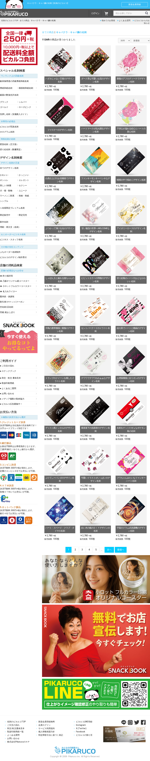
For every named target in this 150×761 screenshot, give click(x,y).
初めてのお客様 (108, 20)
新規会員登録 (134, 4)
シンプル (4, 201)
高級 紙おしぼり (7, 312)
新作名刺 (4, 222)
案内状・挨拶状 (7, 297)
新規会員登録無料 (46, 721)
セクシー (23, 186)
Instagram (81, 725)
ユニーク (23, 191)
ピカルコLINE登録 (84, 721)
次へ (109, 549)
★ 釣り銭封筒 (6, 276)
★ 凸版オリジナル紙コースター (14, 281)
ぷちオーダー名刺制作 (10, 252)
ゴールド (4, 107)
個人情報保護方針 (46, 731)
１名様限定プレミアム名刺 (12, 208)
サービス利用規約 (46, 728)
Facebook (80, 731)
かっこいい (24, 175)
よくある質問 (124, 20)
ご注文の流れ (13, 725)
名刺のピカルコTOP (16, 721)
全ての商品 (48, 32)
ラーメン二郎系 (7, 196)
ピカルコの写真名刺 (9, 127)
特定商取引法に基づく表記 (50, 735)
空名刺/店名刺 (6, 307)
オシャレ (4, 180)
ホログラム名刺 (7, 132)
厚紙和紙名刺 (6, 88)
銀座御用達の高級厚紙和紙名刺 (14, 81)
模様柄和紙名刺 (26, 88)
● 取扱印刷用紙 (7, 383)
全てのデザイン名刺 (9, 168)
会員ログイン (44, 725)
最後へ (120, 549)
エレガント (24, 180)
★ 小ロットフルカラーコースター (15, 286)
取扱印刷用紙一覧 (15, 731)
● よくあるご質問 (8, 388)
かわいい (4, 175)
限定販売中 (5, 215)
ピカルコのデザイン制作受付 (13, 257)
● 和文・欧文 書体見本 (10, 378)
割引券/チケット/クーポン (12, 302)
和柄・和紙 (24, 196)
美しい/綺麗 (5, 186)
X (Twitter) (81, 728)
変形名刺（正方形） (9, 144)
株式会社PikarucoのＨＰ (18, 742)
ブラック (4, 102)
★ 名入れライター (8, 291)
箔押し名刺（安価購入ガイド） (14, 114)
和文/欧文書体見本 (15, 728)
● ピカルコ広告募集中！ (11, 404)
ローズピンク (25, 107)
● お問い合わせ (7, 394)
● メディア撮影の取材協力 (12, 399)
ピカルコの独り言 (84, 735)
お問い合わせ (13, 738)
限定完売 (23, 215)
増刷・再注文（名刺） (10, 227)
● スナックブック (8, 371)
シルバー (23, 102)
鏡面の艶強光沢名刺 (9, 95)
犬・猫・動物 (6, 191)
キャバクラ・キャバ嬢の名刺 (71, 32)
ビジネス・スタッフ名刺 (11, 240)
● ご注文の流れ (7, 366)
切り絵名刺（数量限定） (11, 150)
